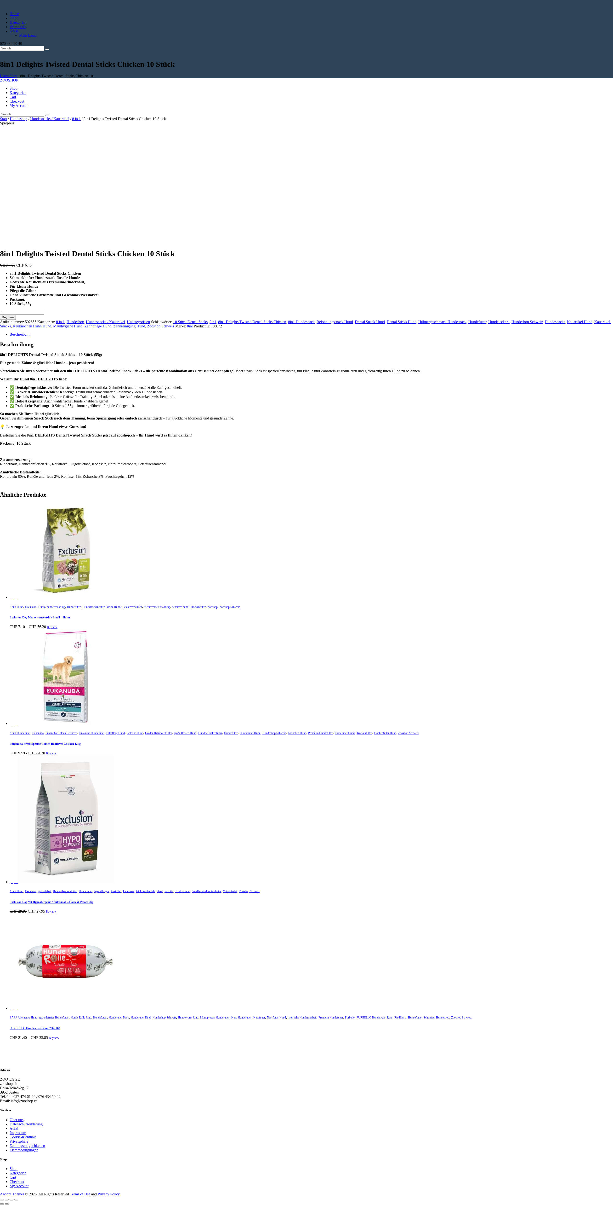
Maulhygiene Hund (68, 326)
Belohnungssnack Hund (335, 322)
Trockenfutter (198, 607)
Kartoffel (116, 891)
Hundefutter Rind (141, 1017)
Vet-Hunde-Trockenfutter (206, 891)
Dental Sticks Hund (401, 322)
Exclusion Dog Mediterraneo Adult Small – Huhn (40, 617)
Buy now (8, 317)
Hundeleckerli (499, 322)
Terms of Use (80, 1194)
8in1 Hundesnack (301, 322)
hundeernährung (56, 607)
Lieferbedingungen (24, 1150)
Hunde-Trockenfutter (210, 733)
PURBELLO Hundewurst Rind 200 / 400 (35, 1028)
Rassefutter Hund (345, 733)
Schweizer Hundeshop (436, 1017)
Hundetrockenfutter (94, 607)
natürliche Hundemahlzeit (302, 1017)
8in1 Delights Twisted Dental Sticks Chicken (252, 322)
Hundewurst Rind (188, 1017)
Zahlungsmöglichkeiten (27, 1146)
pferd (160, 891)
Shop (13, 76)
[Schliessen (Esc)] (16, 1199)
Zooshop (213, 607)
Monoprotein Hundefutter (214, 1017)
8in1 (213, 322)
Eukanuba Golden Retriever (61, 733)
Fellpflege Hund (115, 733)
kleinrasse (128, 891)
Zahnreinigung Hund (129, 326)
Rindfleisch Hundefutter (408, 1017)
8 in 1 (76, 119)
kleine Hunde (114, 607)
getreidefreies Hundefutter (54, 1017)
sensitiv (169, 891)
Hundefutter (477, 322)
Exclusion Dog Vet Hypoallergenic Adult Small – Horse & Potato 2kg (51, 902)
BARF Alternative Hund (23, 1017)
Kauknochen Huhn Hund (32, 326)
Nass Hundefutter (241, 1017)
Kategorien (18, 1173)
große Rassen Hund (185, 733)
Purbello (350, 1017)
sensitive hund (180, 607)
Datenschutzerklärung (26, 1124)
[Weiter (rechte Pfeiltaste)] (7, 1204)
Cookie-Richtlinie (23, 1137)
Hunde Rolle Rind (81, 1017)
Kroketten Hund (297, 733)
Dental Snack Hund (370, 322)
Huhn (41, 607)
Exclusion (30, 607)
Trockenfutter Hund (385, 733)
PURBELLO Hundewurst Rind (374, 1017)
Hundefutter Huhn (250, 733)
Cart (13, 1177)
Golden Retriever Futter (158, 733)
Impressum (18, 1133)
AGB (14, 1128)
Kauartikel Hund (579, 322)
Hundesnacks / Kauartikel (49, 119)
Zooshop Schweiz (160, 326)
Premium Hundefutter (320, 733)
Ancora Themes (12, 1194)
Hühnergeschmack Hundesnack (442, 322)
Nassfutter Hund (276, 1017)
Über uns (16, 1120)
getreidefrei (44, 891)
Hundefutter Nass (119, 1017)
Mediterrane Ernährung (157, 607)
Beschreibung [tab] (20, 334)
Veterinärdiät (230, 891)
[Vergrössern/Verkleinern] (2, 1199)
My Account (19, 1186)
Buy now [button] (51, 753)
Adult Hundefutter (20, 733)
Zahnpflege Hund (98, 326)
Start (3, 119)
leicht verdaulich (133, 607)
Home (4, 76)
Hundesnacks (555, 322)
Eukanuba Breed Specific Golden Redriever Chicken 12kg (45, 743)
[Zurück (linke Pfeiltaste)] (2, 1204)
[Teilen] (11, 1199)
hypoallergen (101, 891)
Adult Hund (16, 607)
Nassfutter (259, 1017)
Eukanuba (38, 733)
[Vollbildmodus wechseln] (7, 1199)
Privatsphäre (19, 1141)
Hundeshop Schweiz (527, 322)
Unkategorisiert (138, 322)
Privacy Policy (109, 1194)
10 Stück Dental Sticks (190, 322)
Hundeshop (18, 119)
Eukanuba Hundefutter (91, 733)
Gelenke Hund (135, 733)
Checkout (17, 1182)
